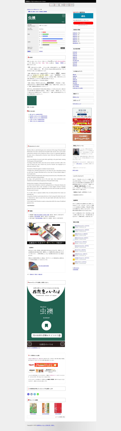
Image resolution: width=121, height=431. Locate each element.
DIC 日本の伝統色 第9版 (44, 265)
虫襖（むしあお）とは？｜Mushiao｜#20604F (37, 11)
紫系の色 (75, 39)
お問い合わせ (79, 163)
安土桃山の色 (76, 60)
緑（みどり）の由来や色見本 (36, 114)
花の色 (74, 78)
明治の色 (75, 64)
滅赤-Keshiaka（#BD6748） (79, 250)
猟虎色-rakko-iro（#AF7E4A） (80, 262)
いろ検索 (62, 4)
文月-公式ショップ (77, 103)
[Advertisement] (46, 133)
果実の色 (75, 79)
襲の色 (36, 274)
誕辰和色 (71, 4)
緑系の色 (75, 38)
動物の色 (75, 81)
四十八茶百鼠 (76, 86)
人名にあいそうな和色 (78, 88)
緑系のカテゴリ (36, 9)
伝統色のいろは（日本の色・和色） (46, 425)
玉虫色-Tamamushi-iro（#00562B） (81, 230)
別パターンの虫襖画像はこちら (33, 347)
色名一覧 (57, 4)
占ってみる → (83, 23)
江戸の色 (75, 62)
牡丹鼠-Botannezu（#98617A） (80, 254)
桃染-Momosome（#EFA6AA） (80, 242)
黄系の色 (75, 36)
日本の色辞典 (37, 216)
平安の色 (75, 55)
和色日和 (67, 4)
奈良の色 (75, 53)
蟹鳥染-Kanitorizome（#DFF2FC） (81, 238)
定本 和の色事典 (39, 218)
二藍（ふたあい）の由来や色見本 (37, 119)
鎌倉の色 (40, 274)
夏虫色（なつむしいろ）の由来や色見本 (38, 117)
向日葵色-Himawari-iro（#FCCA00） (81, 258)
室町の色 (75, 58)
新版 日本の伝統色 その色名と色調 (41, 214)
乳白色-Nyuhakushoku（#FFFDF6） (81, 246)
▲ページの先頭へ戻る (60, 416)
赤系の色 (75, 33)
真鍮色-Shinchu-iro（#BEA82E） (80, 234)
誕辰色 (29, 51)
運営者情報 (75, 269)
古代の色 (75, 52)
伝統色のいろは (36, 1)
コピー (62, 48)
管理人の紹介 (75, 170)
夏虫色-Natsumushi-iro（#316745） (81, 226)
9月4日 (41, 51)
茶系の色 (75, 41)
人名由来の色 (76, 84)
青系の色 (75, 34)
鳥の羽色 (75, 83)
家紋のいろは (76, 97)
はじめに (52, 4)
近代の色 (75, 65)
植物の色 (75, 76)
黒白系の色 (75, 43)
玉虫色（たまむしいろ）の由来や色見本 (38, 116)
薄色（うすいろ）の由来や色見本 (37, 121)
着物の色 (32, 274)
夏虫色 (57, 63)
